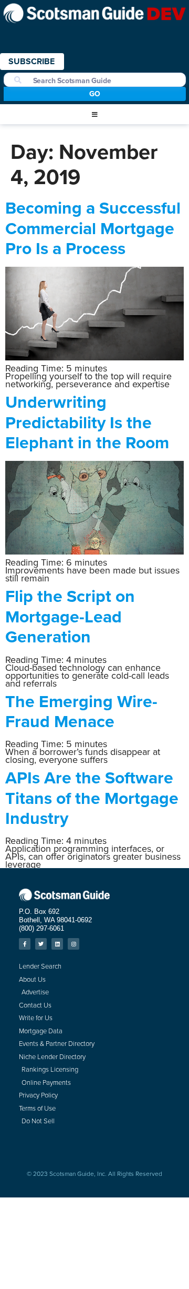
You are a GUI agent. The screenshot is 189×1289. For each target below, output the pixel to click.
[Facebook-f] (24, 944)
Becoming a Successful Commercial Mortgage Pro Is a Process (93, 227)
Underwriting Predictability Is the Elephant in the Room (87, 422)
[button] (94, 114)
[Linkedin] (57, 944)
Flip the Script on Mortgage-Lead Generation (70, 616)
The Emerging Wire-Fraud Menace (81, 711)
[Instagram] (73, 944)
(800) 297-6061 (41, 928)
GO (94, 93)
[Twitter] (41, 944)
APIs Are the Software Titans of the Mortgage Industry (91, 797)
